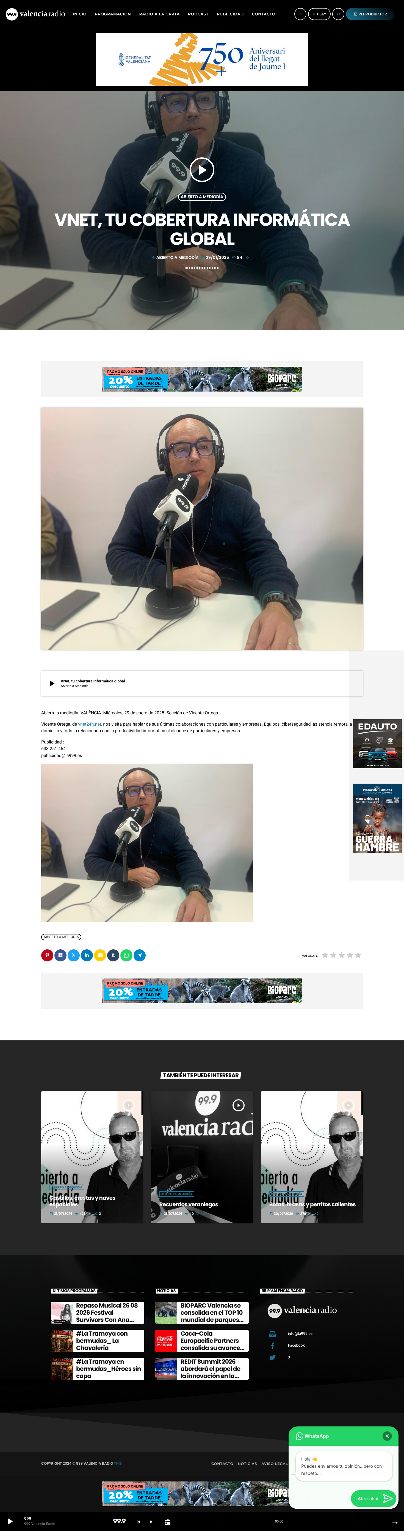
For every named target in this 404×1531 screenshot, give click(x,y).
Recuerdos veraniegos (188, 1204)
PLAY (319, 14)
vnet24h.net (89, 724)
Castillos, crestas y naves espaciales (82, 1201)
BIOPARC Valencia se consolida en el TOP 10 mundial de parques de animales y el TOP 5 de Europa (212, 1320)
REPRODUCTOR (370, 14)
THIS (118, 1463)
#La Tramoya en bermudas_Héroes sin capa (108, 1368)
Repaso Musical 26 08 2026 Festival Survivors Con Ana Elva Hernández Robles (107, 1320)
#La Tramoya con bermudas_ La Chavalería (102, 1340)
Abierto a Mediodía (202, 197)
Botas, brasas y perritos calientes (312, 1204)
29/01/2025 (215, 258)
